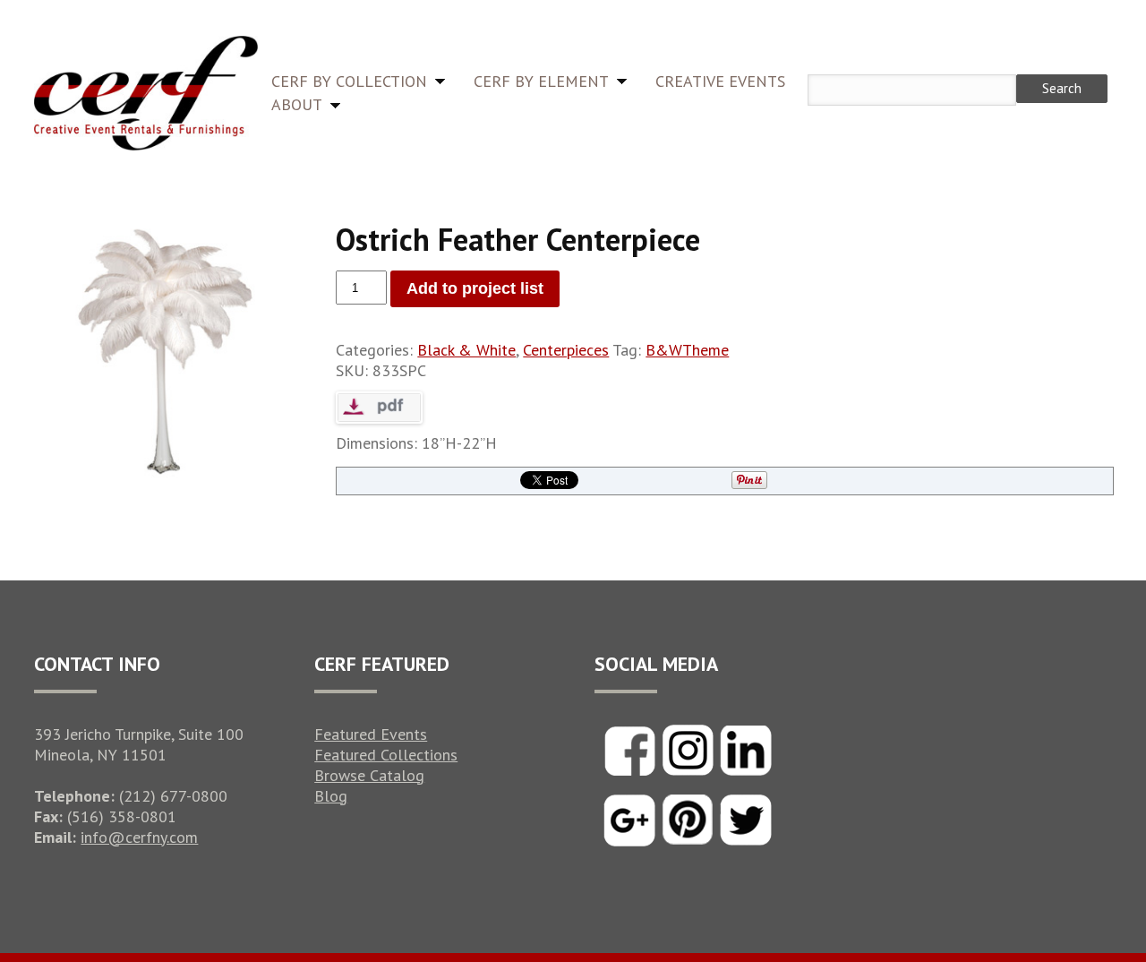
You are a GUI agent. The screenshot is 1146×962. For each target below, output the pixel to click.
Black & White (466, 349)
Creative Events (720, 81)
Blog (330, 796)
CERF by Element (541, 81)
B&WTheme (687, 349)
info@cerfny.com (139, 837)
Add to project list (474, 288)
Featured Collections (386, 754)
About (296, 104)
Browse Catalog (369, 775)
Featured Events (370, 734)
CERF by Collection (349, 81)
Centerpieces (566, 349)
